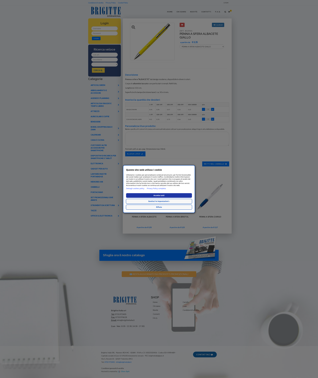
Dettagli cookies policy (135, 188)
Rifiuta (159, 207)
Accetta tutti (159, 195)
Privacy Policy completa (156, 188)
